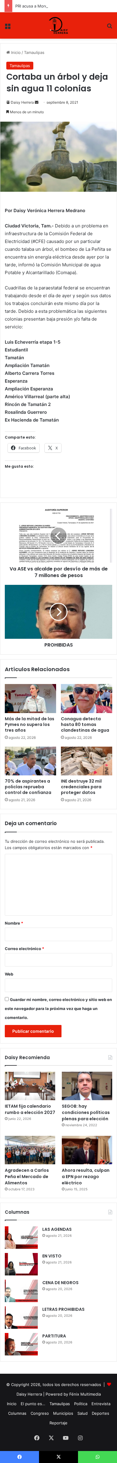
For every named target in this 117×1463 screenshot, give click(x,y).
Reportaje (59, 1422)
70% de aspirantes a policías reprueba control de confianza (28, 786)
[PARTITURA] (21, 1344)
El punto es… (33, 1403)
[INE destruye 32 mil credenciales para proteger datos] (86, 761)
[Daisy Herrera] (58, 25)
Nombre (14, 923)
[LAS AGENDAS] (21, 1237)
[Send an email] (36, 102)
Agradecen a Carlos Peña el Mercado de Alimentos (27, 1176)
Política (80, 1403)
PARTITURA (54, 1336)
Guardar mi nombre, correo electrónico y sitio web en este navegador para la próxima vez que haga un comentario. (58, 1008)
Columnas (17, 1413)
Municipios (63, 1413)
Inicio (15, 52)
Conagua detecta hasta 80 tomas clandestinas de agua (85, 724)
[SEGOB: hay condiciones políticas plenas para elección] (87, 1086)
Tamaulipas (34, 52)
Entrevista (101, 1403)
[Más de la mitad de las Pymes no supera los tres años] (30, 698)
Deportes (100, 1413)
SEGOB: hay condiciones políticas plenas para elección (86, 1112)
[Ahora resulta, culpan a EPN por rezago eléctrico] (87, 1150)
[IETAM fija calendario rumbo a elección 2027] (30, 1086)
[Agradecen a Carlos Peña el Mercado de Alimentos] (30, 1150)
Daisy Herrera (22, 102)
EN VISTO (52, 1256)
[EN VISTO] (21, 1264)
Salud (82, 1413)
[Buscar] (109, 27)
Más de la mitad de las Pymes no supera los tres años (29, 724)
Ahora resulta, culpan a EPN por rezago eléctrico (86, 1176)
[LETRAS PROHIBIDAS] (21, 1317)
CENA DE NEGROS (60, 1283)
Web (9, 974)
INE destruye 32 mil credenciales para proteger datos (81, 786)
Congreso (40, 1413)
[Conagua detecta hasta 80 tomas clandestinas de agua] (86, 698)
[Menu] (7, 27)
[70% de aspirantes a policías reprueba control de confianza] (30, 761)
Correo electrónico (24, 948)
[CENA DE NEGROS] (21, 1291)
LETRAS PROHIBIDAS (63, 1309)
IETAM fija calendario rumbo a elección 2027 (30, 1109)
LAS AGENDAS (57, 1229)
